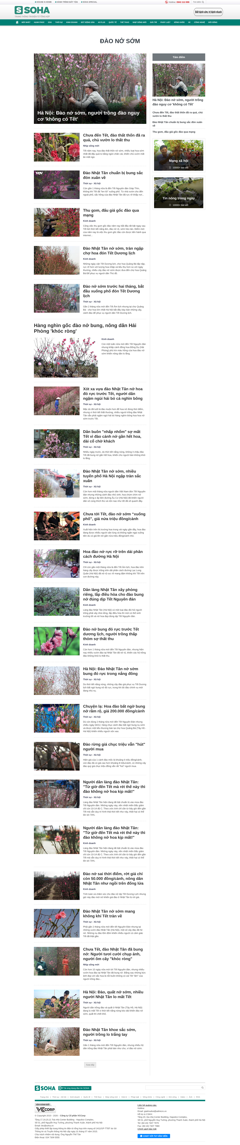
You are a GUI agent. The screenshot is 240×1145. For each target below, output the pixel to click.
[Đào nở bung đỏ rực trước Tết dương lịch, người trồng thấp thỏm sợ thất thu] (57, 641)
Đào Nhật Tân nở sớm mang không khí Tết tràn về (109, 913)
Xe (189, 22)
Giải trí (153, 22)
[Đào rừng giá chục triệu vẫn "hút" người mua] (57, 756)
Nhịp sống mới (139, 22)
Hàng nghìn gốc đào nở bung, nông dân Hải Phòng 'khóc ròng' (85, 328)
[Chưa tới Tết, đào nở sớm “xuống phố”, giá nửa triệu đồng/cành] (57, 526)
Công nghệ (199, 22)
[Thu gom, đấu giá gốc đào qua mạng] (57, 222)
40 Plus (101, 22)
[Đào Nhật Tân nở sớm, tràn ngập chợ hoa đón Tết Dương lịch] (57, 260)
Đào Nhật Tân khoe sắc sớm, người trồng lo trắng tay (109, 1032)
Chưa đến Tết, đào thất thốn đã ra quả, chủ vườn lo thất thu (114, 137)
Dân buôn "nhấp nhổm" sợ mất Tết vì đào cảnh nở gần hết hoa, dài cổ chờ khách (112, 436)
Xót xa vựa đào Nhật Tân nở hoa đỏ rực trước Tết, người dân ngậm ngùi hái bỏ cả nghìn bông (113, 394)
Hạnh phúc (39, 22)
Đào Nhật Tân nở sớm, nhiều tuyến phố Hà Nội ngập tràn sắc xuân (112, 476)
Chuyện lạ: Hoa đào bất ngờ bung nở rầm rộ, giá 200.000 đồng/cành (114, 708)
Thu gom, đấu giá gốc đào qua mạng (111, 212)
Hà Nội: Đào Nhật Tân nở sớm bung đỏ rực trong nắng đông (110, 671)
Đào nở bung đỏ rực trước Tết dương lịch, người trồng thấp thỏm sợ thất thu (111, 634)
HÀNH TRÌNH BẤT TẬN (67, 2)
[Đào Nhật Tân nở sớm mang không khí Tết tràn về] (57, 923)
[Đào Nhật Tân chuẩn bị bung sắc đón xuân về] (57, 184)
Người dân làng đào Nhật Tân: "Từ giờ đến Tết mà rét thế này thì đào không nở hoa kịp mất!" (114, 787)
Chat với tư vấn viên (155, 1136)
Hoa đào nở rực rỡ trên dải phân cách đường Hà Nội (113, 554)
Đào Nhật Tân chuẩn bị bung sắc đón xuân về (113, 175)
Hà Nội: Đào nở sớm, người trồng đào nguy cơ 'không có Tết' (88, 116)
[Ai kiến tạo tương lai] (207, 12)
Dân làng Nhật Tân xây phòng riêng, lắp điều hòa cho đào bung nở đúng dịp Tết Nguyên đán (113, 594)
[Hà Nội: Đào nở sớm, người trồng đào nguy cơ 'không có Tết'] (90, 88)
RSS (198, 1097)
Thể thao (124, 22)
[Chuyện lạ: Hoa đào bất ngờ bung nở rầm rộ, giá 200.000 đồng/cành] (57, 718)
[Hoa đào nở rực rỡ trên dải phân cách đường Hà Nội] (57, 563)
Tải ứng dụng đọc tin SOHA (76, 1088)
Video (182, 1097)
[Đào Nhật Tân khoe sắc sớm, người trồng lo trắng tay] (57, 1041)
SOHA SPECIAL (90, 2)
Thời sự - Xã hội (92, 183)
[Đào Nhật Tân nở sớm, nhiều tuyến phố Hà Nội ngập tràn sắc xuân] (57, 483)
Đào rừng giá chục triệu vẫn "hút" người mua (114, 746)
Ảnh (190, 1097)
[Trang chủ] (32, 12)
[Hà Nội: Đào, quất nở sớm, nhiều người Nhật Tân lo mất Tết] (57, 1004)
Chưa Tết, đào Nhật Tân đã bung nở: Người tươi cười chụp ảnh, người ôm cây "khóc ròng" (113, 954)
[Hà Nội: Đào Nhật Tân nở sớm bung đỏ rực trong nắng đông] (57, 680)
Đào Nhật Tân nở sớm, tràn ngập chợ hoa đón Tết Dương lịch (113, 250)
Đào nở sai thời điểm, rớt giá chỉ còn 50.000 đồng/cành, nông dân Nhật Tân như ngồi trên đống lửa (113, 878)
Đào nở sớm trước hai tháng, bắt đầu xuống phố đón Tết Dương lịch (113, 291)
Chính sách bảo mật (147, 1129)
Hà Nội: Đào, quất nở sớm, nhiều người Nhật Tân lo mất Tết (113, 994)
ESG (50, 22)
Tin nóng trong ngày (179, 198)
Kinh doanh (71, 22)
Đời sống (212, 22)
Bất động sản (88, 22)
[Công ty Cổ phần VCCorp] (77, 1108)
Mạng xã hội (178, 161)
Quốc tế (113, 22)
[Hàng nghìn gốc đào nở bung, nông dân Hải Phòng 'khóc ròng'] (66, 357)
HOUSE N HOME (44, 2)
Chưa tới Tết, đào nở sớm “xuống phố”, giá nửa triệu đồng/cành (114, 516)
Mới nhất (26, 22)
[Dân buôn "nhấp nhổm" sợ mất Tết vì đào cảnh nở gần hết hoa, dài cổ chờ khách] (57, 443)
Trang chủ (44, 1097)
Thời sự (59, 22)
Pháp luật (165, 22)
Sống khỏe (179, 22)
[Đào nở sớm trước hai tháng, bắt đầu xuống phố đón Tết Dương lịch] (57, 298)
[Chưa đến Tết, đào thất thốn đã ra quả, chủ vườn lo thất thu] (57, 147)
